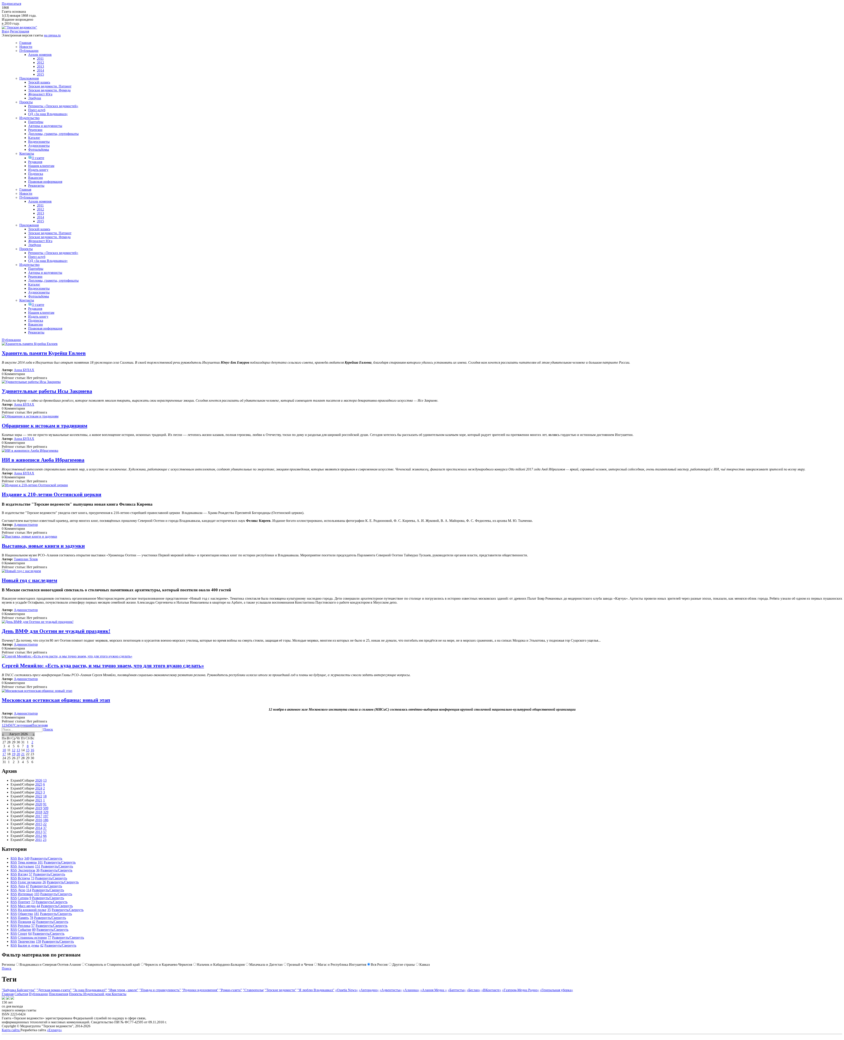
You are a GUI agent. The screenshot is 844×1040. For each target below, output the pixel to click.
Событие (24, 929)
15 (27, 750)
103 (36, 894)
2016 (38, 820)
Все (20, 858)
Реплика (24, 925)
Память (23, 918)
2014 (38, 828)
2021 (38, 800)
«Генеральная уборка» (556, 990)
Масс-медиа (27, 906)
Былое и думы (28, 945)
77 (49, 937)
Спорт (22, 933)
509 (45, 808)
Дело (21, 890)
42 (33, 922)
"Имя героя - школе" (123, 990)
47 (27, 886)
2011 (38, 840)
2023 (38, 792)
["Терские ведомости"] (19, 27)
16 (32, 750)
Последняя (40, 725)
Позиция (24, 922)
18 (45, 796)
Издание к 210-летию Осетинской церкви (51, 494)
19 (13, 754)
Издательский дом (97, 994)
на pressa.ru (52, 35)
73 (32, 878)
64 (30, 933)
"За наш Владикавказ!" (90, 990)
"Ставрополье (253, 990)
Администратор (26, 524)
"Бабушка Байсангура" (19, 990)
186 (45, 820)
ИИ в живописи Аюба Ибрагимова (43, 460)
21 (23, 754)
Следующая (23, 725)
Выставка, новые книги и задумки (43, 546)
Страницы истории (32, 937)
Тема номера (27, 862)
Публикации (38, 994)
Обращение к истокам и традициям (44, 425)
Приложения (58, 994)
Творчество (26, 941)
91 (45, 804)
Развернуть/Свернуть (46, 858)
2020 (38, 804)
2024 (38, 788)
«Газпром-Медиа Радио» (520, 990)
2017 (38, 816)
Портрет (24, 902)
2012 (38, 836)
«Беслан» (473, 990)
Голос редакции (30, 882)
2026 (38, 780)
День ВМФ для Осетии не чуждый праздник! (56, 631)
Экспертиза (26, 870)
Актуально (26, 866)
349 (26, 858)
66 (45, 836)
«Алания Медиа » (433, 990)
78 (31, 918)
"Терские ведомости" (280, 990)
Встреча (24, 878)
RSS (14, 858)
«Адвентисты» (391, 990)
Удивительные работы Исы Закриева (47, 391)
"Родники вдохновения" (200, 990)
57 (45, 832)
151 (37, 866)
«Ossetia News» (346, 990)
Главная (8, 994)
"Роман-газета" (230, 990)
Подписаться (11, 3)
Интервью (25, 894)
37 (45, 828)
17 (4, 754)
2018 (38, 812)
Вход (5, 31)
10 (4, 750)
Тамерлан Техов (26, 559)
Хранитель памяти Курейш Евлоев (44, 353)
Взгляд (23, 874)
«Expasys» (54, 1030)
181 (36, 914)
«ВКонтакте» (491, 990)
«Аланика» (411, 990)
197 (45, 816)
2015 (38, 824)
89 (34, 929)
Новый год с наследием (29, 580)
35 (49, 910)
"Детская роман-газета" (54, 990)
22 (45, 824)
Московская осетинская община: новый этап (56, 700)
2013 (38, 832)
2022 (38, 796)
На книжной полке (32, 910)
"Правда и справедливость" (160, 990)
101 (40, 862)
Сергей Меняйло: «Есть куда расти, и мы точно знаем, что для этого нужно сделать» (103, 665)
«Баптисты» (457, 990)
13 (18, 750)
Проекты (76, 994)
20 (18, 754)
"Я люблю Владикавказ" (315, 990)
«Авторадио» (369, 990)
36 (38, 870)
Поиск (48, 729)
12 (13, 750)
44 (38, 906)
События (21, 994)
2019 (38, 808)
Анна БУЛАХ (24, 370)
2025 (38, 784)
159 (38, 941)
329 (45, 812)
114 (28, 890)
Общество (25, 914)
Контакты (119, 994)
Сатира (23, 898)
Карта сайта (11, 1030)
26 (44, 882)
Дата (21, 886)
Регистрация (19, 31)
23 (44, 840)
